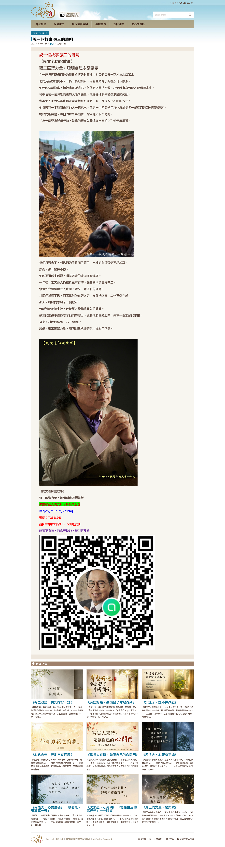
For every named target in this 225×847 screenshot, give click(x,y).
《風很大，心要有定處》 (160, 754)
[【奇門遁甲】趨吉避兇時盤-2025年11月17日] (69, 17)
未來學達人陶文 (187, 838)
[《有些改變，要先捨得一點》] (57, 684)
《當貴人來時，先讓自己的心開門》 (112, 754)
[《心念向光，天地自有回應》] (57, 736)
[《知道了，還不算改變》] (168, 684)
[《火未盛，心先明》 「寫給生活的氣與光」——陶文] (113, 789)
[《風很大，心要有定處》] (168, 736)
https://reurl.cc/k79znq (56, 511)
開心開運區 (40, 33)
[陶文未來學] (43, 17)
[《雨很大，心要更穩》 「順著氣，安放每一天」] (57, 789)
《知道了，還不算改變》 (160, 702)
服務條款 (142, 838)
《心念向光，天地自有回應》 (52, 754)
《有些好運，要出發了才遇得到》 (111, 702)
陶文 (52, 43)
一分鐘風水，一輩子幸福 (163, 838)
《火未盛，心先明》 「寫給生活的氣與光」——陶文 (111, 809)
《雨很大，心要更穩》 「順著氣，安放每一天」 (56, 809)
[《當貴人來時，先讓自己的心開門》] (113, 736)
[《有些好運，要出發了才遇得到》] (113, 684)
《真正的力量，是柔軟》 (160, 807)
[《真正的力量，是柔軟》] (168, 789)
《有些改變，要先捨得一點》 (52, 702)
